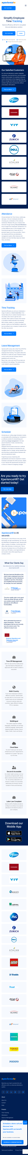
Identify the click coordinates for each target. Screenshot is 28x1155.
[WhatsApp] (15, 1092)
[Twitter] (7, 1092)
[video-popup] (14, 513)
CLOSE (25, 1122)
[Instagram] (19, 1092)
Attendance (23, 224)
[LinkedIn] (11, 1092)
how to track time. (16, 313)
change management (13, 441)
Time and (17, 224)
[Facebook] (3, 1092)
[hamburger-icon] (25, 5)
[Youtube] (23, 1092)
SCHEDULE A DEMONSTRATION (13, 1142)
